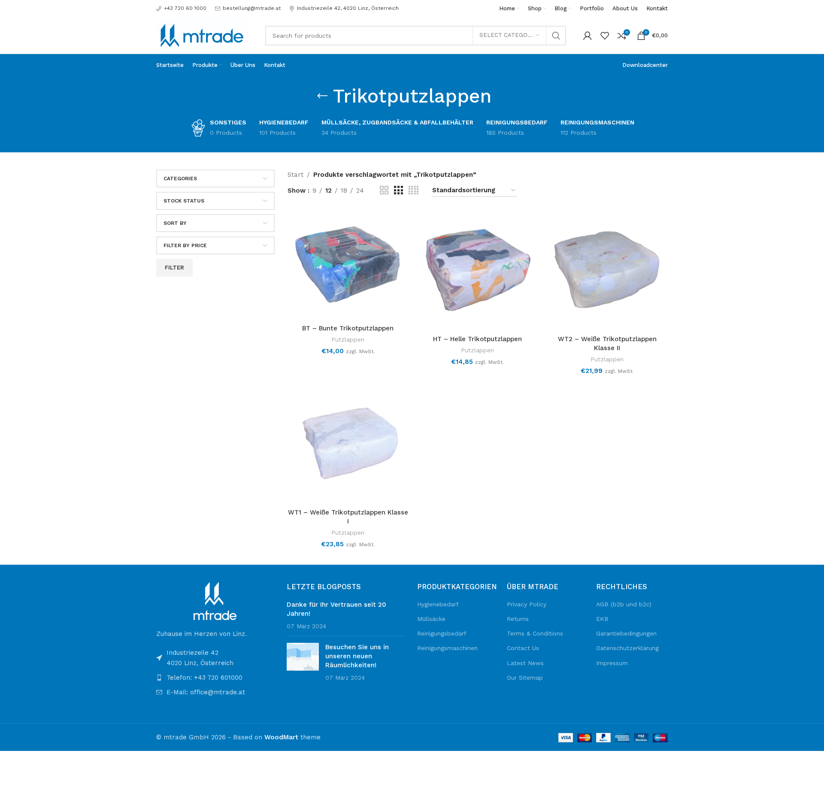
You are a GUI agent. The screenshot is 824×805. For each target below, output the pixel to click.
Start (295, 175)
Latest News (525, 663)
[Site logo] (202, 35)
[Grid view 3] (398, 191)
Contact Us (523, 648)
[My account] (587, 35)
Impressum (612, 663)
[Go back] (322, 96)
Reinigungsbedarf (442, 633)
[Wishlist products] (604, 35)
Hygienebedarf (438, 604)
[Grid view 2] (384, 191)
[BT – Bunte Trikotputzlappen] (348, 265)
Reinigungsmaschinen (447, 648)
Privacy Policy (526, 604)
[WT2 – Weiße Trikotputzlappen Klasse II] (607, 270)
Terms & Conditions (535, 633)
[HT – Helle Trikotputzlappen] (477, 270)
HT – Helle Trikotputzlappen (477, 339)
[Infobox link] (181, 8)
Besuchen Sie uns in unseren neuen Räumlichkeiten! (357, 656)
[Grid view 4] (413, 191)
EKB (602, 618)
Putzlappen (347, 339)
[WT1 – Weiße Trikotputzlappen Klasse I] (348, 443)
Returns (518, 618)
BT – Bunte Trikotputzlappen (348, 328)
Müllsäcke (431, 618)
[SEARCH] (556, 35)
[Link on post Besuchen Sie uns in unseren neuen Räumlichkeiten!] (303, 657)
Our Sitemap (525, 677)
